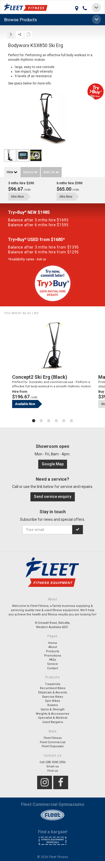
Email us (53, 766)
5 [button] (63, 420)
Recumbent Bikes (52, 688)
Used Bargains (52, 722)
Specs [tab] (28, 172)
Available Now (25, 404)
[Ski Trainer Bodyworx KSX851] (52, 120)
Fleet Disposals (53, 746)
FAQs (52, 659)
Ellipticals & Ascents (52, 692)
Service (52, 664)
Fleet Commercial (52, 742)
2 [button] (41, 420)
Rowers (52, 705)
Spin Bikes (52, 701)
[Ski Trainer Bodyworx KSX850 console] (23, 155)
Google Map (53, 464)
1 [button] (33, 420)
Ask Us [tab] (49, 172)
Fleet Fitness (53, 738)
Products (52, 651)
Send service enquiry (52, 496)
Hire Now (17, 197)
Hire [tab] (10, 172)
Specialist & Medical (52, 718)
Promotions (52, 655)
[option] (52, 368)
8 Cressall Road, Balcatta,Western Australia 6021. (52, 625)
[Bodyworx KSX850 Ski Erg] (10, 155)
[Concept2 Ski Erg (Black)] (52, 345)
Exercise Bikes (52, 697)
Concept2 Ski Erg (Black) (39, 377)
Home (52, 643)
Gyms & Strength (53, 709)
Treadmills (52, 684)
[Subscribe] (77, 529)
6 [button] (71, 420)
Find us (52, 771)
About (52, 647)
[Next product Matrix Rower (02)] (11, 34)
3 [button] (48, 420)
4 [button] (56, 420)
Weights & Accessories (52, 713)
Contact (52, 668)
